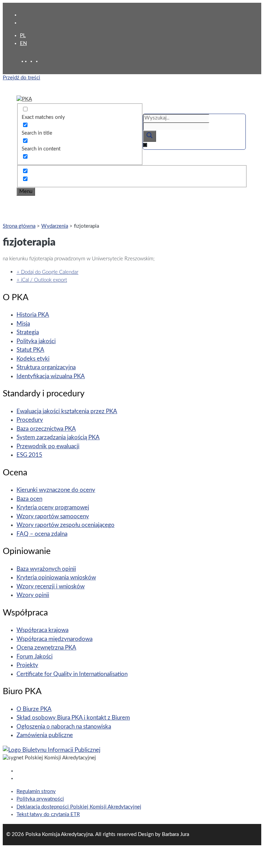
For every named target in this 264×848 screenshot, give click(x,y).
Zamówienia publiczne (44, 735)
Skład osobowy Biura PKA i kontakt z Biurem (73, 718)
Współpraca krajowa (42, 630)
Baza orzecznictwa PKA (46, 429)
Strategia (27, 332)
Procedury (29, 420)
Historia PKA (32, 315)
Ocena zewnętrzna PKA (46, 648)
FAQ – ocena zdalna (41, 534)
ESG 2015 (29, 455)
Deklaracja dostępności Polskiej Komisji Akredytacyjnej (78, 807)
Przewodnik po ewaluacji (47, 446)
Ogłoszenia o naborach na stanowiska (63, 727)
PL (23, 35)
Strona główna (19, 226)
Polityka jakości (36, 341)
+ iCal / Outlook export (41, 280)
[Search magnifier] (149, 136)
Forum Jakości (34, 656)
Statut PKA (30, 350)
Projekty (27, 665)
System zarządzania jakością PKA (58, 437)
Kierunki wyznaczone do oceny (55, 490)
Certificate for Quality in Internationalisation (72, 674)
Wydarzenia (54, 226)
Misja (23, 324)
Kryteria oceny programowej (52, 507)
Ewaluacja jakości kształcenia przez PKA (66, 411)
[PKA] (24, 99)
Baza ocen (29, 499)
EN (23, 43)
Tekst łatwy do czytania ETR (48, 814)
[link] (33, 61)
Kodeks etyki (33, 359)
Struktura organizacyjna (46, 367)
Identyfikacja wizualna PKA (50, 376)
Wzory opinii (32, 595)
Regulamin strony (36, 791)
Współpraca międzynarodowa (54, 639)
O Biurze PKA (34, 709)
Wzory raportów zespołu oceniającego (65, 525)
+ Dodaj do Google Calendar (47, 272)
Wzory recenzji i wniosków (50, 586)
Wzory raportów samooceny (52, 516)
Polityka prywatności (40, 799)
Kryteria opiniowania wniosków (56, 577)
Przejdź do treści (21, 77)
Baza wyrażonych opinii (46, 569)
